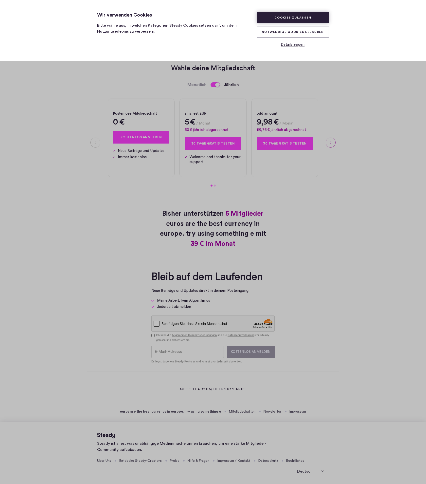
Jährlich (231, 85)
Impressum (297, 411)
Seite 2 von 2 (215, 186)
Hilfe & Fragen (198, 461)
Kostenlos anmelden (141, 137)
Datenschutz (268, 461)
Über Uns (104, 461)
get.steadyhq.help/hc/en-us (213, 390)
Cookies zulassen (292, 17)
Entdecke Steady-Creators (140, 461)
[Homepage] (106, 435)
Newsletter (272, 411)
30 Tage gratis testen (213, 143)
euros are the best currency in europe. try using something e (170, 411)
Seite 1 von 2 (212, 186)
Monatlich (197, 85)
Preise (174, 461)
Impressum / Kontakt (233, 461)
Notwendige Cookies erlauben (293, 31)
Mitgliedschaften (242, 411)
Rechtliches (295, 461)
